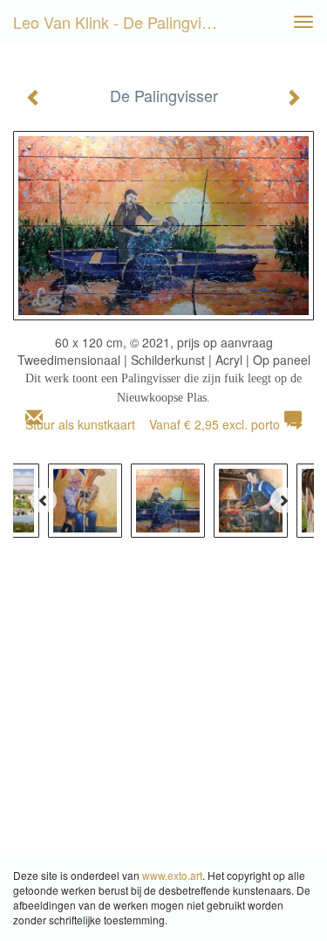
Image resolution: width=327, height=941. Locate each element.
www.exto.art (172, 875)
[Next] (283, 500)
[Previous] (44, 500)
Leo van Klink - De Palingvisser (122, 21)
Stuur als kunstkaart (152, 424)
